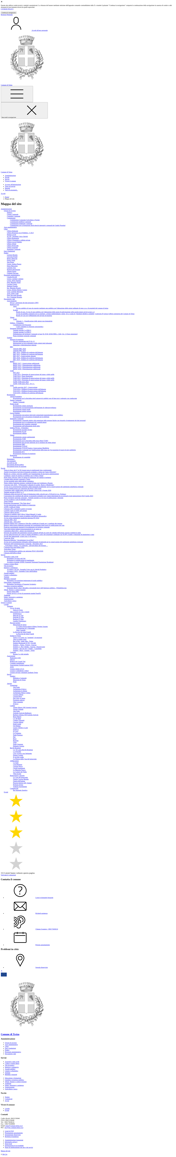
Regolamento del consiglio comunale (25, 424)
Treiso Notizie (8, 501)
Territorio (10, 606)
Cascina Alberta (18, 694)
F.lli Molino (17, 726)
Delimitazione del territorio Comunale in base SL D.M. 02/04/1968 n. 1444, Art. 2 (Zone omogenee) (45, 334)
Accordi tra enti (12, 463)
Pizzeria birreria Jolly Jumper (22, 783)
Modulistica (10, 459)
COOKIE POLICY (7, 9)
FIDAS (12, 660)
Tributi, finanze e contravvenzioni (14, 590)
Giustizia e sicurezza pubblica (13, 586)
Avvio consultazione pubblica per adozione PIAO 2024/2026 (23, 551)
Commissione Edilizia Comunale (20, 222)
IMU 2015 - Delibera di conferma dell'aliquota (28, 354)
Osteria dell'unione (19, 781)
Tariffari (9, 338)
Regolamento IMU (19, 444)
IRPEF (12, 361)
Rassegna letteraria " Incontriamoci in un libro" (19, 540)
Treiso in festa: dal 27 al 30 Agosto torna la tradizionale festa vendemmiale (28, 470)
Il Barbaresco (17, 614)
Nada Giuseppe (18, 744)
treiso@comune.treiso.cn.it (14, 1126)
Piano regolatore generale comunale (24, 336)
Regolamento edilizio (20, 433)
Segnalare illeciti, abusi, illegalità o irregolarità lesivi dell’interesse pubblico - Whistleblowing (37, 588)
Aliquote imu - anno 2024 (12, 522)
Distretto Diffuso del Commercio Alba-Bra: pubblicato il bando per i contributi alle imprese (33, 523)
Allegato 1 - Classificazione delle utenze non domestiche (34, 321)
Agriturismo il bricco (19, 689)
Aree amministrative (10, 227)
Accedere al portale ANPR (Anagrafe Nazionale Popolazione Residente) (30, 562)
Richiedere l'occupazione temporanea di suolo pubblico (24, 580)
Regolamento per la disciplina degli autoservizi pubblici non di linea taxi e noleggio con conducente (45, 398)
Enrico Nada (11, 260)
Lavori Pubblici (15, 413)
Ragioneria (13, 455)
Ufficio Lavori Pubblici (14, 242)
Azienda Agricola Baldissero (22, 713)
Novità (3, 468)
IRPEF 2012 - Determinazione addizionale (26, 365)
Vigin (15, 742)
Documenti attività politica (15, 464)
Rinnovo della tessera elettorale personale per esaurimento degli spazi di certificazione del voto (34, 525)
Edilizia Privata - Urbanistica (19, 428)
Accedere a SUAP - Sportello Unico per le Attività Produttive (26, 569)
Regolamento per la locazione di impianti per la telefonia (31, 417)
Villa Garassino (18, 702)
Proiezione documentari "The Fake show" (17, 503)
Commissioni (11, 218)
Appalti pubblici (9, 573)
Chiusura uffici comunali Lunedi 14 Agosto (18, 509)
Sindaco (9, 212)
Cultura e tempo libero (11, 564)
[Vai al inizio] (1, 971)
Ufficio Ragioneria (13, 238)
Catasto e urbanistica (10, 575)
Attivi (15, 306)
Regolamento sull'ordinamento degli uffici (26, 426)
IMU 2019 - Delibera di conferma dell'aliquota (28, 360)
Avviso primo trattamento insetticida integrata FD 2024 (21, 518)
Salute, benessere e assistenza (13, 597)
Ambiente (7, 595)
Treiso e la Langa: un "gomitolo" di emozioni (27, 637)
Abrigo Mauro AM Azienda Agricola (25, 707)
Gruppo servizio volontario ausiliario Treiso (24, 672)
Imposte (7, 188)
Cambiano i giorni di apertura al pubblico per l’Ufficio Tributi (23, 476)
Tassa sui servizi (10, 186)
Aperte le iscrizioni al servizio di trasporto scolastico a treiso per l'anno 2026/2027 (30, 472)
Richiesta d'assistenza (12, 1136)
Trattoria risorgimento (20, 786)
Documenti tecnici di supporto (16, 466)
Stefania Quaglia (12, 286)
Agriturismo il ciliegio (20, 691)
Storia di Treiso (18, 610)
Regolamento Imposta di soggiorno (24, 453)
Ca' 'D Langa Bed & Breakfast (23, 750)
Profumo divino (18, 785)
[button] (10, 175)
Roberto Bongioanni (13, 269)
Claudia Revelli (12, 277)
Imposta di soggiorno (17, 339)
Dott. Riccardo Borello (14, 295)
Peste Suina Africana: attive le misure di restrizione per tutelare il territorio (27, 477)
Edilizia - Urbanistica (17, 323)
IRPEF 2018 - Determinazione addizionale (26, 369)
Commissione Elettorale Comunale (21, 223)
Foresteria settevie (19, 700)
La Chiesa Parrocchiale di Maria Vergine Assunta (32, 626)
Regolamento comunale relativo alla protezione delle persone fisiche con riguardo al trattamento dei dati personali (49, 420)
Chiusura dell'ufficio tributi (12, 553)
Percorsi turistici (15, 623)
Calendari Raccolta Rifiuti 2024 (14, 547)
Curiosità (13, 652)
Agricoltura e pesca (10, 601)
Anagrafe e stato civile (11, 556)
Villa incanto (17, 774)
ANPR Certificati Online (12, 507)
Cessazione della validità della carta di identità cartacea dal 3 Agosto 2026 (27, 490)
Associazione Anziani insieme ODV (21, 665)
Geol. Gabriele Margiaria (15, 292)
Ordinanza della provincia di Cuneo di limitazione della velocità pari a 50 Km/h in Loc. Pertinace (35, 494)
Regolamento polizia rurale (21, 409)
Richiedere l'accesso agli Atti (16, 558)
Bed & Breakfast (15, 748)
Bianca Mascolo (12, 258)
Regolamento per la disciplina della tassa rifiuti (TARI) (30, 441)
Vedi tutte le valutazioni (8, 875)
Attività (9, 683)
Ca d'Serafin (17, 752)
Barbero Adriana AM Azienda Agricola (25, 715)
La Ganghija (17, 733)
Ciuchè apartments (19, 768)
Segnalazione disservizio (13, 1135)
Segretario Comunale (13, 249)
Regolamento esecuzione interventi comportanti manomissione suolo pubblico (38, 415)
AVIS (12, 667)
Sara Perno (10, 262)
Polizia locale (14, 404)
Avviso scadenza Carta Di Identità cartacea (17, 499)
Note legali (8, 1144)
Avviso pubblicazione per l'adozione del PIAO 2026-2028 (22, 488)
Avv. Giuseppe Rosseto (14, 297)
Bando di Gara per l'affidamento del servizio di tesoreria (34, 315)
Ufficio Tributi (11, 244)
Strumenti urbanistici (16, 328)
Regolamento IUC (19, 452)
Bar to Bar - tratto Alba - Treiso (23, 641)
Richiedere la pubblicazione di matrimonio (20, 560)
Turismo (6, 577)
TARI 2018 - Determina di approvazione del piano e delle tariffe (33, 380)
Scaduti (15, 310)
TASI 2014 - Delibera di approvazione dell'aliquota (29, 389)
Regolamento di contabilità (21, 457)
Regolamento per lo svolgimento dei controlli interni (29, 422)
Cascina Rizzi (17, 696)
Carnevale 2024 (9, 538)
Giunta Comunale (12, 214)
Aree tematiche (12, 301)
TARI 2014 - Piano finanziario (23, 376)
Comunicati (8, 1099)
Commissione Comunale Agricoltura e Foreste (25, 220)
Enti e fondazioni (9, 251)
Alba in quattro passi (19, 639)
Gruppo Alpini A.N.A (17, 669)
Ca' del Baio (17, 718)
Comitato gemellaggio (17, 663)
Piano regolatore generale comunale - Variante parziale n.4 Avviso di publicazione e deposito (33, 498)
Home (7, 197)
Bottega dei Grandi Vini (17, 661)
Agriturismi (13, 685)
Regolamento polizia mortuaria (23, 406)
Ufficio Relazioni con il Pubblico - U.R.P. (20, 233)
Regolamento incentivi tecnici (22, 430)
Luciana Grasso (12, 284)
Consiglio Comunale (13, 216)
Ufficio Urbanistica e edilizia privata (18, 240)
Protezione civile (15, 658)
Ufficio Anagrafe (12, 247)
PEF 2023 (16, 373)
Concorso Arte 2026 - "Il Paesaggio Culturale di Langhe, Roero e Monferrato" (29, 485)
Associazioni (11, 656)
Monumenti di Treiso (19, 625)
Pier (14, 737)
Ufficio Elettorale (12, 231)
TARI (15, 319)
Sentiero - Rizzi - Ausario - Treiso (24, 650)
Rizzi (14, 739)
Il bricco (15, 704)
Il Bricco (16, 729)
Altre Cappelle (20, 630)
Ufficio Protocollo (13, 246)
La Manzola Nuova (19, 770)
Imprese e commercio (11, 568)
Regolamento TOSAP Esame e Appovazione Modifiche (31, 448)
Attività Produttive (16, 396)
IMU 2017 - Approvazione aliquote (24, 356)
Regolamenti (11, 395)
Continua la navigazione (9, 12)
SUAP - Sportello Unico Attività (17, 236)
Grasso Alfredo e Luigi (20, 728)
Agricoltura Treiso (10, 549)
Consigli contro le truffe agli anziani (15, 510)
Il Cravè (15, 731)
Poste (14, 682)
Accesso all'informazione (13, 184)
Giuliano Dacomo (12, 273)
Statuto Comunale (15, 400)
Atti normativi (11, 461)
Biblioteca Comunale (20, 678)
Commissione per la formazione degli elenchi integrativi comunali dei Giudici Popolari (37, 225)
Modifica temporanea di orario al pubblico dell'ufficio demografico (25, 516)
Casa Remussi (17, 764)
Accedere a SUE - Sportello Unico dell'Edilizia (22, 571)
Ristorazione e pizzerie (17, 775)
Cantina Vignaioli (18, 720)
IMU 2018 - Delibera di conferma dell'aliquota (28, 358)
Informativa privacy (11, 1142)
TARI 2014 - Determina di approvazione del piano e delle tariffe (33, 374)
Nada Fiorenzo (18, 735)
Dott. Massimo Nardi (13, 282)
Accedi (3, 193)
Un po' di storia (15, 608)
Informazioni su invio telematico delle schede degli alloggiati (32, 343)
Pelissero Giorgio (18, 746)
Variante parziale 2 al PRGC (22, 330)
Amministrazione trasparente (14, 1140)
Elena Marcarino (12, 266)
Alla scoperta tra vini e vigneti (19, 612)
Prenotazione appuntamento (14, 1133)
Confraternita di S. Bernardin (25, 628)
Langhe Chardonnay (19, 621)
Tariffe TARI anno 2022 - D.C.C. (24, 384)
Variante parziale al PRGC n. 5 (14, 492)
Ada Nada (16, 687)
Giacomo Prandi (12, 257)
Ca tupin (16, 763)
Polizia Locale (11, 235)
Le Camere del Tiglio (20, 772)
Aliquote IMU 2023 (19, 350)
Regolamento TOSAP (20, 446)
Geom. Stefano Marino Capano (17, 290)
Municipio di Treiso (19, 680)
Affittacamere (14, 761)
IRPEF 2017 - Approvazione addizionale (26, 363)
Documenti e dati (9, 299)
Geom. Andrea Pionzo (14, 264)
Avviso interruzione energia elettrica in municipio (19, 505)
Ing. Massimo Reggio (14, 288)
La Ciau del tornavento (20, 777)
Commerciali (14, 788)
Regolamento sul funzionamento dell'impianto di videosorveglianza (34, 407)
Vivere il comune (6, 602)
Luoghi (6, 604)
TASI (12, 385)
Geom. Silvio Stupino (14, 281)
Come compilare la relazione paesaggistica (29, 327)
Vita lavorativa (8, 566)
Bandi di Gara (14, 304)
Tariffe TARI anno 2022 (21, 382)
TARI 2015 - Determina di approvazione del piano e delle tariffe (33, 378)
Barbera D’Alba (18, 619)
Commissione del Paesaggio (22, 325)
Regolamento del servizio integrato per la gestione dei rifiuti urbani (34, 442)
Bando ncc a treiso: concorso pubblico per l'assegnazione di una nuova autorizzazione (31, 474)
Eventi (6, 792)
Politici (6, 253)
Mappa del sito (5, 1151)
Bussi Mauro (17, 717)
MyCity (4, 1154)
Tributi (12, 317)
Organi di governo (10, 211)
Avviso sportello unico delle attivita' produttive (19, 481)
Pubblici (12, 676)
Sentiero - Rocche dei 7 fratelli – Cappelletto (27, 648)
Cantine (12, 706)
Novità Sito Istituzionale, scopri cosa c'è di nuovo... (20, 536)
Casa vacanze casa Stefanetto (22, 753)
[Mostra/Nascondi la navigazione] (17, 94)
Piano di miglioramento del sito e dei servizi (19, 1147)
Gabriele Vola (11, 268)
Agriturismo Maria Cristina (21, 693)
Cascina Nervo (18, 766)
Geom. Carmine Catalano (15, 279)
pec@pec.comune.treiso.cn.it (14, 1127)
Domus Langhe (18, 755)
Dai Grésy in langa (19, 698)
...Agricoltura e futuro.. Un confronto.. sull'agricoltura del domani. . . (26, 545)
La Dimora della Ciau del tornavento (25, 759)
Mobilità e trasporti (10, 579)
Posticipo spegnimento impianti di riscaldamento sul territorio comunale (27, 527)
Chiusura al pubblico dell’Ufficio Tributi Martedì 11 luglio (22, 514)
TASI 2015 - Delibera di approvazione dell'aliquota (29, 391)
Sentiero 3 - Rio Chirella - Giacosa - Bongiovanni (29, 647)
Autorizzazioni (8, 599)
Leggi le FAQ (9, 1131)
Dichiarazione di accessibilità (14, 1145)
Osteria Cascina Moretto (21, 779)
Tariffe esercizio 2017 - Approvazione (25, 387)
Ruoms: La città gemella (21, 654)
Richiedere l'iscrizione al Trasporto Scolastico (21, 584)
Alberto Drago (11, 271)
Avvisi (7, 1101)
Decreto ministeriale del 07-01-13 (24, 341)
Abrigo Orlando (18, 709)
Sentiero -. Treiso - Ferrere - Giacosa (24, 645)
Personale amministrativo (12, 275)
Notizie (7, 1097)
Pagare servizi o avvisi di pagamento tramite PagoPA (24, 593)
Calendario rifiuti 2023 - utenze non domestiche (19, 531)
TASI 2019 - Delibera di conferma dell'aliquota (28, 393)
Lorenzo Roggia (12, 255)
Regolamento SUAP (19, 431)
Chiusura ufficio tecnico (11, 512)
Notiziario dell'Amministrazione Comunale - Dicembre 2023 (23, 544)
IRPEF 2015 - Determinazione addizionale (26, 367)
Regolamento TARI (19, 439)
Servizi (3, 555)
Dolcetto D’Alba (18, 617)
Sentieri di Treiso (15, 636)
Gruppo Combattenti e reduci (19, 671)
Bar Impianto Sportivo (20, 790)
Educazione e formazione (12, 582)
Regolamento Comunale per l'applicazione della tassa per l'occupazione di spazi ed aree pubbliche (44, 450)
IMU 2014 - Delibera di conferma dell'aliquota (28, 352)
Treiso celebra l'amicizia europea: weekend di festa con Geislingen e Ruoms (28, 483)
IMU (11, 347)
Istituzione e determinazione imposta (24, 345)
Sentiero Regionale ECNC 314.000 (24, 643)
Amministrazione (6, 209)
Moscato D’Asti (18, 615)
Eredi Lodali (17, 724)
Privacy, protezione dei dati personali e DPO (24, 303)
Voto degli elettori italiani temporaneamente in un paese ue (22, 529)
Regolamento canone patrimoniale (24, 437)
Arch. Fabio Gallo (13, 293)
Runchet (15, 740)
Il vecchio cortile (18, 757)
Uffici (6, 229)
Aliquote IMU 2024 (19, 349)
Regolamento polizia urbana (22, 411)
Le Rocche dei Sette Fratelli (22, 632)
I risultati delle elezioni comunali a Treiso (17, 479)
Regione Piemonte (7, 15)
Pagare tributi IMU (13, 591)
